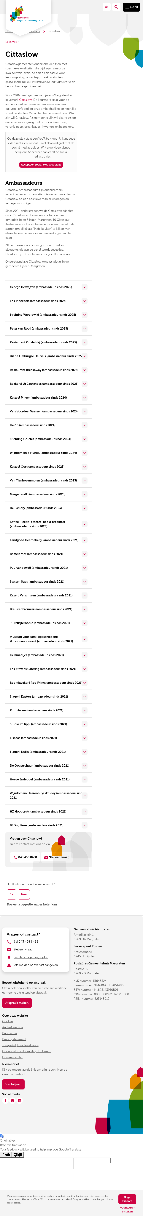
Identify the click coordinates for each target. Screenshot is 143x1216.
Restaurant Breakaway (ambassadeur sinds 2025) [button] (44, 370)
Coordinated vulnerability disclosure (26, 1051)
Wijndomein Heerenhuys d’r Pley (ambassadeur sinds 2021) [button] (47, 795)
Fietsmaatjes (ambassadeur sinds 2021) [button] (37, 655)
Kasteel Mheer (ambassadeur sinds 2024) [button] (38, 397)
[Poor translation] (18, 1155)
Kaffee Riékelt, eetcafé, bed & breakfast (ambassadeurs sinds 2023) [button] (37, 524)
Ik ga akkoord (127, 1199)
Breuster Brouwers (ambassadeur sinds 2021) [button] (41, 609)
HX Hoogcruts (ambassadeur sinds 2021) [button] (38, 811)
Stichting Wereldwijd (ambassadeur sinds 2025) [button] (43, 315)
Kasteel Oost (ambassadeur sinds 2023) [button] (37, 466)
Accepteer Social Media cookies (41, 164)
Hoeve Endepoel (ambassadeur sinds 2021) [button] (40, 779)
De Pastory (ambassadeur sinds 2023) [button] (36, 508)
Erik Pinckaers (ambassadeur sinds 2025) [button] (38, 301)
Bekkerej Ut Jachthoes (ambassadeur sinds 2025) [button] (44, 384)
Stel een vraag (23, 949)
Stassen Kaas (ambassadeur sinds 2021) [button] (37, 581)
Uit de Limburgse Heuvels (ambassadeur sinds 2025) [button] (46, 356)
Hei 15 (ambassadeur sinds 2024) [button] (32, 425)
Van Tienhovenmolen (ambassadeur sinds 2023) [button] (43, 480)
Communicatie (12, 1057)
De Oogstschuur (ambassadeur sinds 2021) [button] (39, 765)
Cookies (7, 1021)
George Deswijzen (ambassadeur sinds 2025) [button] (41, 287)
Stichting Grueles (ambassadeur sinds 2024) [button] (40, 439)
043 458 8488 (27, 857)
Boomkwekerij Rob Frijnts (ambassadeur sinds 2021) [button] (46, 683)
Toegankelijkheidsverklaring (20, 1045)
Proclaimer (9, 1033)
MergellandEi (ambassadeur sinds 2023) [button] (37, 494)
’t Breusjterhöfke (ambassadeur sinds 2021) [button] (40, 623)
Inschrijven (15, 1084)
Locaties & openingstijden (31, 957)
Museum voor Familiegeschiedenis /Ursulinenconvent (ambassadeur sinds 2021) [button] (41, 639)
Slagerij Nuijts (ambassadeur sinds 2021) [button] (38, 752)
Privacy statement (14, 1039)
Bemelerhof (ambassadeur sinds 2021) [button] (36, 554)
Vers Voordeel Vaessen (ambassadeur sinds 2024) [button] (44, 411)
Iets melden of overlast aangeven (36, 965)
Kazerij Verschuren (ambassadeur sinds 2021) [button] (41, 595)
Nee (24, 894)
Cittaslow (25, 100)
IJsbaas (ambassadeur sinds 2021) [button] (33, 738)
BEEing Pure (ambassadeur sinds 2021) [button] (36, 825)
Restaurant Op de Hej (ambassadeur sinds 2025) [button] (43, 342)
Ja (11, 894)
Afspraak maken (16, 1003)
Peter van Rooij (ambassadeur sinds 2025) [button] (39, 328)
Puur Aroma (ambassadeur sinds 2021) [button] (36, 710)
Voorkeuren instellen (127, 1209)
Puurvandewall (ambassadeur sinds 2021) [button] (39, 568)
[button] (107, 7)
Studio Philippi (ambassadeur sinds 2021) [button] (38, 724)
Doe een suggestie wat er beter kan (32, 904)
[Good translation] (6, 1155)
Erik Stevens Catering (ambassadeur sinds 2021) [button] (43, 669)
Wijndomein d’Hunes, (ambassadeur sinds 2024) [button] (43, 453)
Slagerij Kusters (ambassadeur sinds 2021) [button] (39, 696)
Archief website (12, 1027)
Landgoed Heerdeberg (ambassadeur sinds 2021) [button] (44, 540)
